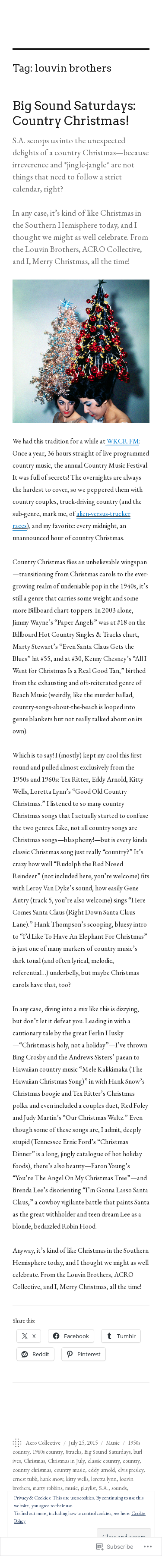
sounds (119, 1488)
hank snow (51, 1479)
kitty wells (77, 1479)
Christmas (34, 1461)
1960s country (47, 1451)
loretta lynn (104, 1479)
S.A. (103, 1488)
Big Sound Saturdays (107, 1451)
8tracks (73, 1451)
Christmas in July (66, 1461)
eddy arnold (101, 1470)
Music (113, 1442)
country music (69, 1470)
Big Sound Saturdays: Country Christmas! (74, 113)
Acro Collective (43, 1442)
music (71, 1488)
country (131, 1461)
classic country (104, 1461)
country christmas (32, 1470)
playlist (88, 1488)
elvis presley (130, 1470)
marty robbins (47, 1488)
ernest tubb (25, 1479)
